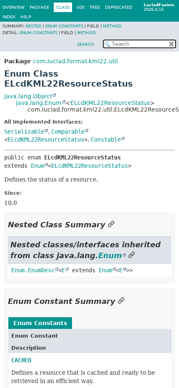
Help (25, 17)
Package (39, 7)
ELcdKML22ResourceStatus (110, 102)
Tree (95, 7)
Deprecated (118, 7)
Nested (33, 26)
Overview (13, 7)
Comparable (68, 131)
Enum (37, 165)
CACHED (21, 360)
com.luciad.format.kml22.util (75, 61)
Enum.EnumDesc (33, 270)
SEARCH (85, 44)
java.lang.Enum (39, 102)
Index (8, 17)
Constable (106, 139)
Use (81, 7)
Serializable (24, 131)
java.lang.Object (28, 96)
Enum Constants (64, 26)
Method (112, 26)
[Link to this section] (111, 224)
